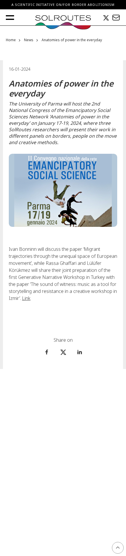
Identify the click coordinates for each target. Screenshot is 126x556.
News (28, 40)
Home (11, 40)
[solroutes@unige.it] (116, 17)
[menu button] (10, 17)
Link (26, 298)
